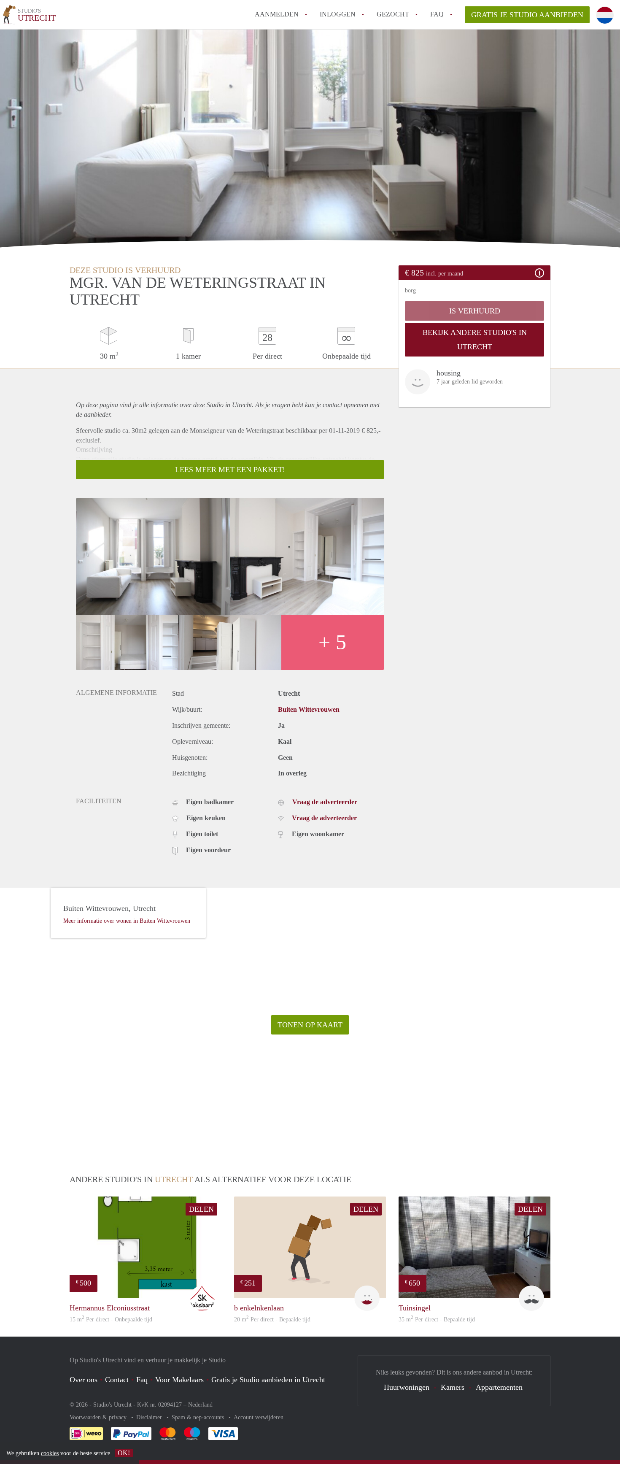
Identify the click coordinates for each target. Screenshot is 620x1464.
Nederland (200, 1405)
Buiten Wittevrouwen (309, 709)
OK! (124, 1452)
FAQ (437, 14)
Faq (142, 1379)
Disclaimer (150, 1417)
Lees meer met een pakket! (230, 469)
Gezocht (393, 14)
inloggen (338, 14)
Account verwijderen (258, 1417)
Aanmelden (277, 14)
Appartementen (499, 1387)
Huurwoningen (406, 1387)
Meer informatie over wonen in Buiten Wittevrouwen (126, 921)
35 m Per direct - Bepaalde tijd (437, 1319)
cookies (50, 1453)
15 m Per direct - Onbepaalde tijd (111, 1319)
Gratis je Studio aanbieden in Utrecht (268, 1379)
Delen (201, 1209)
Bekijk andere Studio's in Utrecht (475, 339)
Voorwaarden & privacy (99, 1417)
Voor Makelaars (179, 1379)
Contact (117, 1379)
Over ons (83, 1379)
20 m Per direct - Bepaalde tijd (272, 1319)
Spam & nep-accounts (199, 1417)
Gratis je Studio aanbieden (527, 15)
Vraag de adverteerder (324, 801)
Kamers (452, 1387)
